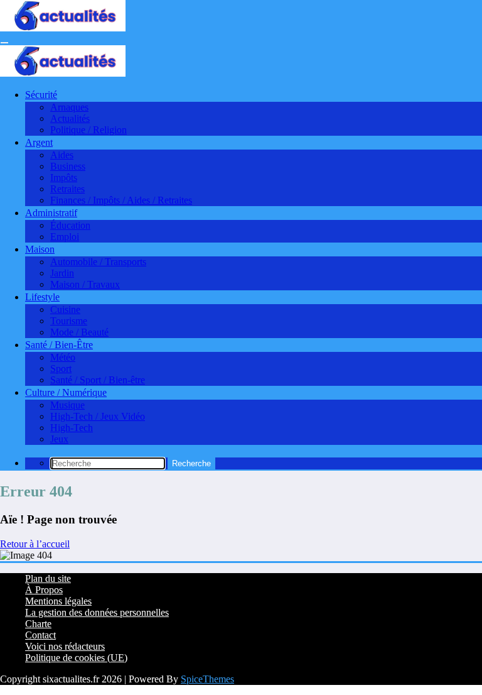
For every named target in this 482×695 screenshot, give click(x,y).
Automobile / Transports (98, 261)
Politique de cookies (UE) (76, 657)
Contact (40, 635)
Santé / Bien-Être (59, 344)
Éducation (70, 225)
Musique (67, 405)
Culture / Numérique (66, 392)
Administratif (51, 212)
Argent (39, 142)
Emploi (64, 236)
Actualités (70, 118)
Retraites (67, 188)
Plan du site (48, 578)
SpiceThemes (207, 679)
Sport (61, 368)
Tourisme (68, 320)
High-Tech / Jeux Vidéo (97, 416)
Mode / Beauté (79, 332)
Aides (61, 155)
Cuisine (65, 309)
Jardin (62, 273)
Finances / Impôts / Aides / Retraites (121, 200)
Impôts (63, 177)
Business (67, 166)
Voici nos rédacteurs (65, 646)
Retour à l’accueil (35, 544)
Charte (38, 623)
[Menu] (4, 42)
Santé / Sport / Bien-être (97, 380)
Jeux (59, 439)
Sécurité (41, 94)
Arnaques (69, 107)
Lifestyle (42, 297)
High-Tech (71, 427)
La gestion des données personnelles (97, 612)
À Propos (44, 589)
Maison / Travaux (85, 284)
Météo (62, 357)
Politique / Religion (88, 129)
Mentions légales (58, 601)
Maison (40, 249)
